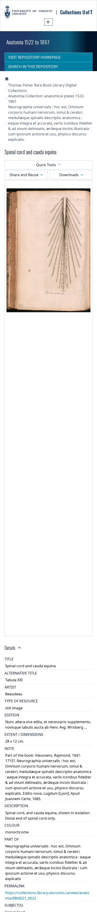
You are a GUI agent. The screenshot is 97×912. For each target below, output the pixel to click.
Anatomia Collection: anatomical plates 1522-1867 (46, 99)
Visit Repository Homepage (34, 57)
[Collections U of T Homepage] (7, 79)
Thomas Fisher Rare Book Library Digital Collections (42, 88)
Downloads (69, 174)
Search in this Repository (33, 66)
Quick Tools (46, 164)
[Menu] (48, 22)
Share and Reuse (24, 174)
